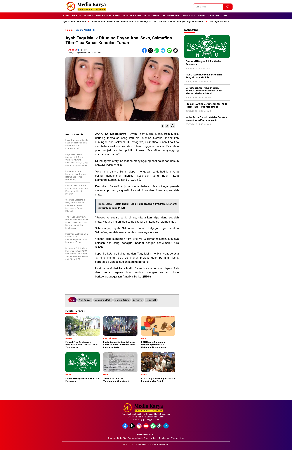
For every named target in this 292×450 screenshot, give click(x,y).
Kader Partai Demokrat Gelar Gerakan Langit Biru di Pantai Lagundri (206, 118)
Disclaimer (164, 438)
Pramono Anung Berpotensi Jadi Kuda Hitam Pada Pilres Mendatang (206, 105)
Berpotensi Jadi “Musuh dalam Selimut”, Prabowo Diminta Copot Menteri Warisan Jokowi (204, 91)
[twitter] (132, 428)
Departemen (188, 15)
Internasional (171, 15)
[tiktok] (159, 428)
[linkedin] (166, 428)
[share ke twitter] (151, 52)
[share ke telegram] (164, 52)
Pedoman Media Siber (138, 438)
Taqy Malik (151, 300)
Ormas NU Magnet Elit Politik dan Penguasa (203, 62)
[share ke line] (170, 52)
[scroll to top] (280, 445)
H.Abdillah (72, 50)
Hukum (116, 15)
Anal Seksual (85, 300)
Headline (76, 15)
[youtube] (146, 428)
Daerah (201, 15)
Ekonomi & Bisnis (132, 15)
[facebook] (125, 428)
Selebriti (90, 30)
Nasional (89, 15)
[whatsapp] (153, 428)
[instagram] (139, 428)
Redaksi (111, 438)
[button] (162, 126)
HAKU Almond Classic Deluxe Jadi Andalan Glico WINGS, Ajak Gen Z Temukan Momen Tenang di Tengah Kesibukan (135, 21)
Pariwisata (213, 15)
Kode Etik (121, 438)
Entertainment (152, 15)
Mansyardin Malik (103, 300)
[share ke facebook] (145, 52)
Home (66, 15)
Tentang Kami (177, 438)
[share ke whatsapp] (157, 52)
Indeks (154, 438)
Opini (224, 15)
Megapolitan (103, 15)
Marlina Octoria (122, 300)
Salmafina (138, 300)
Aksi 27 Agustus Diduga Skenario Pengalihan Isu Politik (204, 76)
